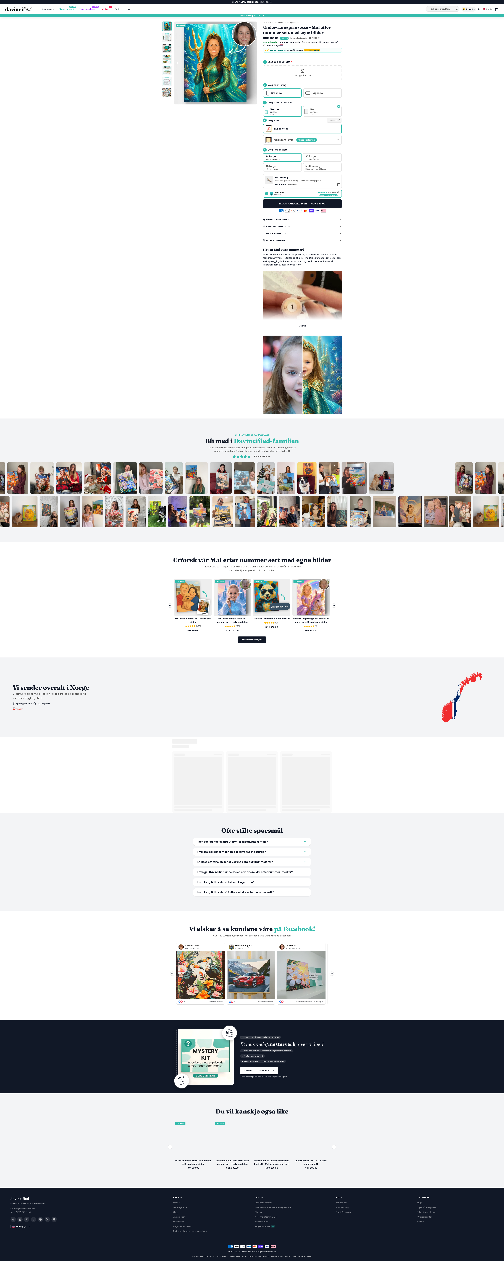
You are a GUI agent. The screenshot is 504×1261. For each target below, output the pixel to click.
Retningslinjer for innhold (281, 1256)
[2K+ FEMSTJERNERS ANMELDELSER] (252, 494)
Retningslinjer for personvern (203, 1256)
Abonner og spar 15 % (257, 1070)
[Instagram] (20, 1219)
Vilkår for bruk (222, 1256)
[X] (47, 1219)
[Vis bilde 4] (167, 59)
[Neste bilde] (253, 63)
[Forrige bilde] (177, 63)
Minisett (106, 8)
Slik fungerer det (180, 1207)
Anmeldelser (179, 1216)
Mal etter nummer (263, 1202)
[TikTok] (33, 1219)
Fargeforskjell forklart (182, 1226)
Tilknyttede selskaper (427, 1212)
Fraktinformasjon (343, 1212)
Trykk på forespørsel (426, 1207)
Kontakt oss (341, 1202)
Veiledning (333, 120)
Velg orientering (277, 85)
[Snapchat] (54, 1219)
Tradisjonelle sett (88, 8)
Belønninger (178, 1221)
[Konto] (478, 9)
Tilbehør (258, 1212)
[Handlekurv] (496, 9)
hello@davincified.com (24, 1208)
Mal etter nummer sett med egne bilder (283, 23)
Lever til (273, 45)
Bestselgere (48, 9)
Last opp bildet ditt (280, 62)
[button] (302, 72)
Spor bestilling (342, 1207)
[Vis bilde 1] (167, 26)
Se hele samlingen (252, 639)
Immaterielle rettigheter (302, 1256)
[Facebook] (13, 1219)
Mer (129, 9)
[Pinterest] (40, 1219)
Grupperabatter (424, 1216)
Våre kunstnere (262, 1221)
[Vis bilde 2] (167, 37)
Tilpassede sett (67, 8)
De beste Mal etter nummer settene (190, 1231)
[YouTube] (26, 1219)
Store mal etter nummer (266, 1216)
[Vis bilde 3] (167, 48)
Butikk (118, 9)
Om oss (176, 1202)
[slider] (302, 375)
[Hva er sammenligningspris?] (319, 38)
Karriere (420, 1221)
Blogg (175, 1212)
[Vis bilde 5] (167, 70)
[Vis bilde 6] (167, 81)
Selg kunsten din (264, 1226)
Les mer (302, 326)
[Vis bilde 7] (167, 92)
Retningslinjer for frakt (238, 1256)
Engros (420, 1202)
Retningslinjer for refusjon (259, 1256)
